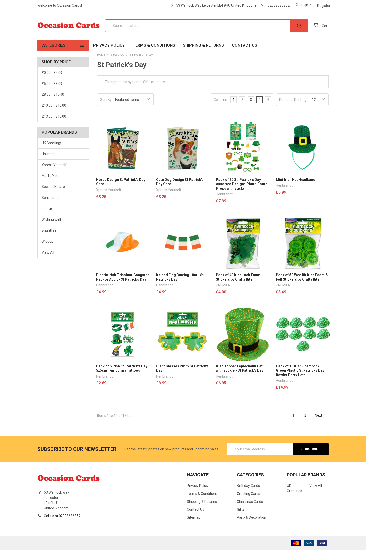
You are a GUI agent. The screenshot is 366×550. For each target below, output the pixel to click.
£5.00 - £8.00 (52, 83)
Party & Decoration (251, 517)
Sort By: (106, 100)
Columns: (221, 100)
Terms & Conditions (154, 45)
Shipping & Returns (203, 45)
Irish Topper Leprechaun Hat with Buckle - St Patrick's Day (239, 368)
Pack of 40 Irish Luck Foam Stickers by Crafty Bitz (238, 277)
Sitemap (193, 517)
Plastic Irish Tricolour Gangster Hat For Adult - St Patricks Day (122, 277)
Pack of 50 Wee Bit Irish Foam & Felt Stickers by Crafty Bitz (302, 277)
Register (323, 6)
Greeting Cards (248, 494)
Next (319, 415)
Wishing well (51, 219)
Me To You (50, 176)
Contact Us (244, 45)
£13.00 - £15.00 (54, 116)
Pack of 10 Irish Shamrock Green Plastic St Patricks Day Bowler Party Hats (300, 370)
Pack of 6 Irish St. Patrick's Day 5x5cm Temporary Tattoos (121, 368)
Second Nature (53, 187)
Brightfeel (49, 230)
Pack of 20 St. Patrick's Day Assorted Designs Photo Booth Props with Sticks (241, 184)
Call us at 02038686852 (62, 516)
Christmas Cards (250, 502)
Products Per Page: (294, 100)
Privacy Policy (109, 45)
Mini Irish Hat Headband (295, 180)
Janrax (47, 209)
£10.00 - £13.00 (54, 105)
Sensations (50, 198)
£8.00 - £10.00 (53, 94)
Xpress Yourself (54, 165)
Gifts (240, 509)
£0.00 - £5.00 (52, 73)
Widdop (47, 241)
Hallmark (49, 154)
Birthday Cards (248, 486)
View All (48, 252)
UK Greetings (52, 143)
